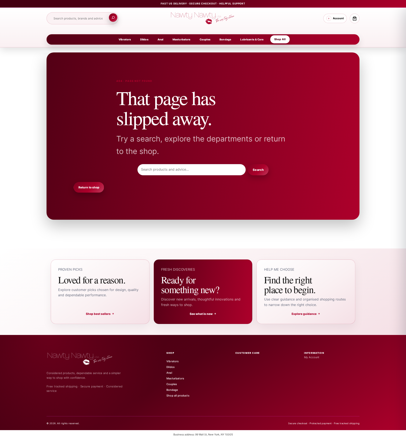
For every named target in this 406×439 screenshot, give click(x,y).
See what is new (203, 314)
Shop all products (177, 395)
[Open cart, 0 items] (354, 18)
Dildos (144, 39)
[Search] (113, 17)
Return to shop (88, 187)
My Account (311, 357)
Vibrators (125, 39)
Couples (205, 39)
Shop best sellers (100, 314)
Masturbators (182, 39)
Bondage (225, 39)
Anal (160, 39)
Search (258, 169)
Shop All (280, 39)
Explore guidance (306, 314)
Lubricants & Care (251, 39)
